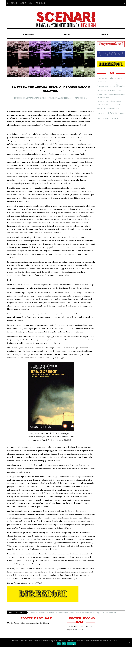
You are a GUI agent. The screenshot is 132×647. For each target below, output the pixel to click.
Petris (120, 105)
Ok (59, 644)
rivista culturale (103, 113)
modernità (118, 101)
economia (107, 86)
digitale (117, 82)
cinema (118, 78)
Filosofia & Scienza (59, 98)
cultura (104, 82)
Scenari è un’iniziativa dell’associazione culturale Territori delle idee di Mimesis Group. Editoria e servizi (72, 612)
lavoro (122, 94)
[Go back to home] (66, 17)
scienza (122, 113)
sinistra (99, 118)
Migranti (99, 101)
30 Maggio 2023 (80, 98)
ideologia (119, 90)
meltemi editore (117, 98)
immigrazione (100, 94)
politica (104, 108)
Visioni (67, 35)
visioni (115, 118)
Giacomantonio (100, 90)
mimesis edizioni (109, 101)
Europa (112, 86)
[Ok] (129, 643)
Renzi (109, 108)
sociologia (108, 118)
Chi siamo (12, 3)
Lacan (119, 94)
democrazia (110, 82)
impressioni (109, 93)
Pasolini (117, 105)
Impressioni (28, 35)
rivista (118, 108)
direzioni (100, 86)
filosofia (120, 86)
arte (105, 78)
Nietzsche (106, 105)
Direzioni (105, 35)
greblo (107, 90)
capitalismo (111, 78)
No (64, 644)
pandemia (112, 105)
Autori (23, 3)
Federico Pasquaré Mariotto (30, 98)
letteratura (101, 97)
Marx (111, 98)
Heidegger (112, 90)
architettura (100, 78)
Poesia (98, 108)
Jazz (116, 94)
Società (104, 118)
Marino (107, 98)
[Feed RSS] (123, 3)
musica (100, 104)
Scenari (114, 113)
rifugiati (113, 108)
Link (31, 3)
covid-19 (99, 82)
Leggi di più (71, 644)
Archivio (40, 3)
